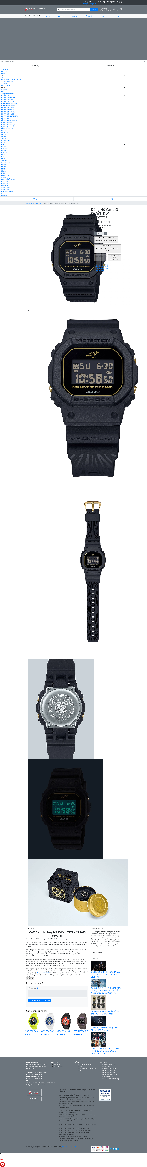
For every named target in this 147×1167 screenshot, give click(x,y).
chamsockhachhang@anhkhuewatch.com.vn (40, 1083)
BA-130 (3, 167)
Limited (74, 16)
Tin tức (104, 16)
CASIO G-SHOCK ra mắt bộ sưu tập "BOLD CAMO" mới (105, 1012)
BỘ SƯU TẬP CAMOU (8, 118)
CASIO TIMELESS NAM (8, 124)
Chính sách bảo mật (108, 1073)
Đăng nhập (36, 199)
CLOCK (3, 193)
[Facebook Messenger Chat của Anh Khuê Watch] (2, 1164)
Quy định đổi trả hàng (109, 1068)
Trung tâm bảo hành (7, 94)
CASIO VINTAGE (6, 183)
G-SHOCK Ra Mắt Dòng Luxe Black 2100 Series (104, 1028)
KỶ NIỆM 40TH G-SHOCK (9, 104)
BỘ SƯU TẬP (89, 16)
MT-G (3, 142)
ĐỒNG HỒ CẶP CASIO (8, 179)
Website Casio (58, 1066)
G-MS (3, 157)
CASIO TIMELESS (6, 122)
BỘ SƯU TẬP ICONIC (7, 110)
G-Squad (4, 136)
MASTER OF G (5, 140)
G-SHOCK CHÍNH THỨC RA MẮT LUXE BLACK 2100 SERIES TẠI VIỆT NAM (106, 974)
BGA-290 (4, 153)
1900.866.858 (106, 11)
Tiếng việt (92, 4)
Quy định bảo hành (102, 266)
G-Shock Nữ (5, 132)
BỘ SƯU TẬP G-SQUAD (8, 112)
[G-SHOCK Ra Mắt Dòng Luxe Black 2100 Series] (98, 1021)
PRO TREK (4, 181)
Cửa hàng (102, 2)
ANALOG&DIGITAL (7, 191)
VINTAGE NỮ (5, 189)
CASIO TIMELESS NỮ (7, 126)
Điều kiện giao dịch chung (110, 1079)
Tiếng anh (86, 4)
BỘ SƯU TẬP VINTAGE (8, 98)
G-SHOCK (4, 130)
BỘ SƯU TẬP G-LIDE (7, 114)
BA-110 (3, 147)
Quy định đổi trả (101, 270)
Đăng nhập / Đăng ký (115, 2)
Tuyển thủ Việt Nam (7, 81)
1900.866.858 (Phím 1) (34, 1075)
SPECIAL (3, 138)
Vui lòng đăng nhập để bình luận (39, 1000)
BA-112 (3, 151)
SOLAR (3, 171)
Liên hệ (118, 16)
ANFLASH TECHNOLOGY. (70, 1147)
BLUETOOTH (5, 175)
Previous (24, 1025)
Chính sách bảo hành (109, 1070)
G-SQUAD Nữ (5, 163)
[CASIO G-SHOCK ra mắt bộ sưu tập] (98, 1002)
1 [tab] (56, 1038)
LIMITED (4, 195)
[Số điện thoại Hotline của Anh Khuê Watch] (0, 1156)
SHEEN (3, 177)
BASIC (3, 173)
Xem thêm (30, 979)
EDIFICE (3, 169)
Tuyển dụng (5, 83)
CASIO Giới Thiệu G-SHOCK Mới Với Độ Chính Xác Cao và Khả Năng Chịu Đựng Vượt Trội (106, 990)
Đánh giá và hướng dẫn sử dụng (11, 79)
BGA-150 (4, 149)
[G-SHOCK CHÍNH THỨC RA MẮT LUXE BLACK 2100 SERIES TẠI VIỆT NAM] (98, 965)
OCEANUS (4, 185)
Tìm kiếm (94, 10)
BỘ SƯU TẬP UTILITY (7, 100)
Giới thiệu (61, 16)
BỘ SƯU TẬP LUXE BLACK (9, 120)
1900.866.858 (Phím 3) (34, 1079)
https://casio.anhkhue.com (36, 1085)
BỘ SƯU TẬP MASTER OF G (9, 116)
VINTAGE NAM (5, 187)
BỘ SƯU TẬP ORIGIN (7, 102)
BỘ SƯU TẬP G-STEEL (8, 108)
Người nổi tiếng (6, 85)
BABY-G (3, 144)
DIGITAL (3, 159)
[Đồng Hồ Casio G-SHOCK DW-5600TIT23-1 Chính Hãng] (79, 258)
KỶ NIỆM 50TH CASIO (8, 106)
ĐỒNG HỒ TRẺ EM (7, 128)
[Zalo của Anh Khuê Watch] (2, 1159)
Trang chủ (47, 16)
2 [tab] (58, 1038)
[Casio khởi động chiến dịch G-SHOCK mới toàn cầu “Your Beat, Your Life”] (98, 1039)
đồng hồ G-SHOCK (42, 973)
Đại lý (3, 92)
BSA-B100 (4, 165)
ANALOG (4, 161)
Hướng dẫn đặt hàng (102, 264)
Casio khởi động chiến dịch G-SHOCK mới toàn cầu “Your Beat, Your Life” (105, 1051)
